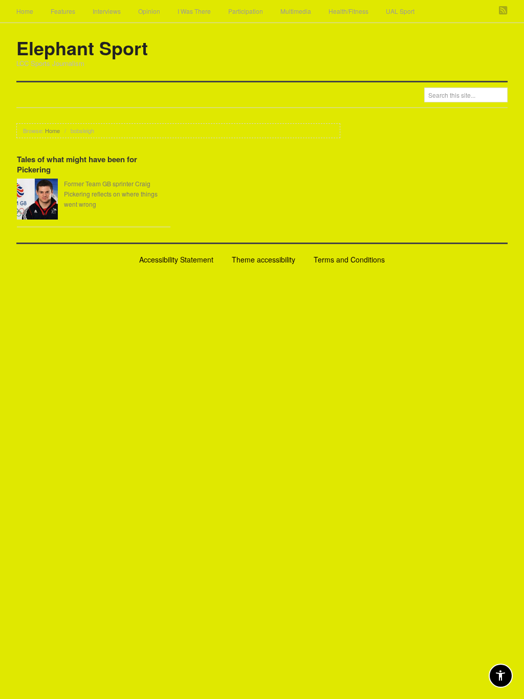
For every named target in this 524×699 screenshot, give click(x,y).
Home (24, 11)
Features (63, 11)
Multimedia (295, 11)
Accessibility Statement (176, 259)
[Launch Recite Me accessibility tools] (501, 676)
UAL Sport (400, 11)
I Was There (194, 11)
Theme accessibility (263, 259)
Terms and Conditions (349, 259)
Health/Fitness (348, 11)
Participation (245, 11)
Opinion (149, 11)
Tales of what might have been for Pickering (77, 164)
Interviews (107, 11)
